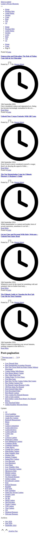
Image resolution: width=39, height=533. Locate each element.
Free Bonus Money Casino (14, 373)
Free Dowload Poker (12, 403)
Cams (9, 52)
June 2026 (8, 523)
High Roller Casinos (12, 451)
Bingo (7, 422)
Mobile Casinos (10, 473)
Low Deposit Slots (11, 363)
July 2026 (8, 521)
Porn (6, 483)
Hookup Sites (10, 455)
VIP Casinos (9, 506)
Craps (7, 435)
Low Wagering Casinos (13, 469)
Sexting (7, 496)
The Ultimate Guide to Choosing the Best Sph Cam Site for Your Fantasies (17, 295)
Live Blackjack (10, 463)
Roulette (8, 487)
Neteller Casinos (10, 475)
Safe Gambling (10, 490)
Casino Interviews (11, 428)
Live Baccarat (10, 461)
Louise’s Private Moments (10, 4)
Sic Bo (7, 498)
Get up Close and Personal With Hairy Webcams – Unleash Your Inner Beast (19, 235)
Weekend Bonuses (11, 512)
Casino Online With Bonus (14, 371)
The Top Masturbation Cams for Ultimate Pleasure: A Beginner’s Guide (16, 175)
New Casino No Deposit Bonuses (16, 395)
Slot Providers (10, 502)
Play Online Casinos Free (14, 383)
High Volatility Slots (12, 453)
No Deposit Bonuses (12, 477)
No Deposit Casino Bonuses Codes (17, 385)
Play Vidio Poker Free (12, 375)
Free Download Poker (12, 391)
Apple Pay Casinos (11, 418)
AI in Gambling (10, 414)
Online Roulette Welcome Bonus (16, 405)
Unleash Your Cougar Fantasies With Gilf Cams (18, 116)
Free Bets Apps (10, 379)
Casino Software (11, 432)
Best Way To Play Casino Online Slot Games (20, 381)
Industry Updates (11, 457)
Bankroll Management (12, 420)
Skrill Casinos (10, 500)
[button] (2, 357)
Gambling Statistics (11, 445)
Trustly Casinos (10, 504)
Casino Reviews (10, 430)
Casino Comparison (12, 426)
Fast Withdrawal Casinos (13, 441)
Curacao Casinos (11, 437)
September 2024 (10, 525)
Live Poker (9, 465)
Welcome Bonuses (11, 514)
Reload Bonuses (10, 485)
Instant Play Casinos (12, 459)
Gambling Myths (11, 443)
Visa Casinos (9, 508)
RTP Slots (8, 488)
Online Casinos (10, 479)
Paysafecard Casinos (12, 481)
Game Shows (9, 447)
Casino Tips (9, 434)
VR (6, 510)
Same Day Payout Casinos (14, 492)
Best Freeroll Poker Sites (13, 389)
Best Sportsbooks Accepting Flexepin (18, 365)
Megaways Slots (10, 471)
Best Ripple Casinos (12, 393)
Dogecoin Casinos (11, 439)
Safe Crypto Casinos (12, 397)
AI (6, 412)
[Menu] (2, 6)
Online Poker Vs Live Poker (15, 377)
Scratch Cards (10, 494)
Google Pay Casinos (12, 449)
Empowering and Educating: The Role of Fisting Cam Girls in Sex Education (19, 57)
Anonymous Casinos (12, 416)
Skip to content (6, 2)
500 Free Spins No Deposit (14, 387)
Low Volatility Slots (12, 467)
